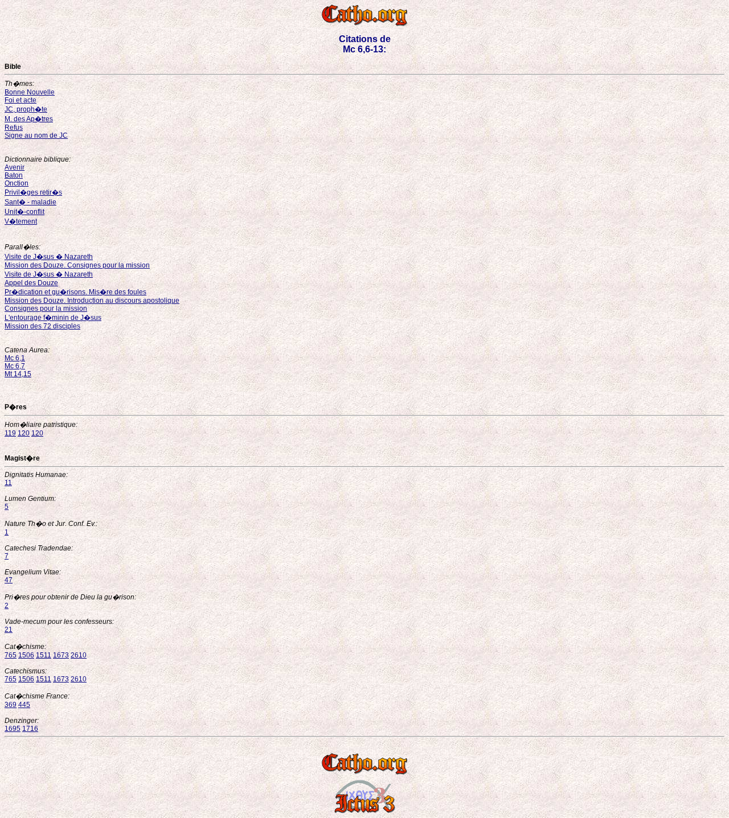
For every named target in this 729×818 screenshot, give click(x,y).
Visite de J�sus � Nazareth (49, 257)
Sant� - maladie (30, 202)
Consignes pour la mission (46, 309)
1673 (61, 655)
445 (24, 705)
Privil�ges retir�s (33, 192)
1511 (43, 655)
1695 (13, 729)
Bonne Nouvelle (30, 92)
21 (9, 630)
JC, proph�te (26, 109)
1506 (26, 655)
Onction (16, 183)
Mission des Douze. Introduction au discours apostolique (92, 301)
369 (11, 705)
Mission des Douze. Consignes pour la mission (77, 265)
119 (10, 433)
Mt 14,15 (18, 374)
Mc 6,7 (15, 366)
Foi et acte (20, 100)
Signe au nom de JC (36, 135)
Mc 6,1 (15, 358)
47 (9, 580)
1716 (30, 729)
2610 (79, 655)
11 (8, 483)
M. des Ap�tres (29, 119)
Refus (14, 127)
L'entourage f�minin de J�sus (53, 318)
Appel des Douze (31, 283)
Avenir (14, 167)
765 (11, 655)
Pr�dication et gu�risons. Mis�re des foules (75, 292)
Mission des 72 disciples (42, 326)
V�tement (21, 221)
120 (24, 433)
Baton (14, 175)
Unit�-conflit (24, 212)
